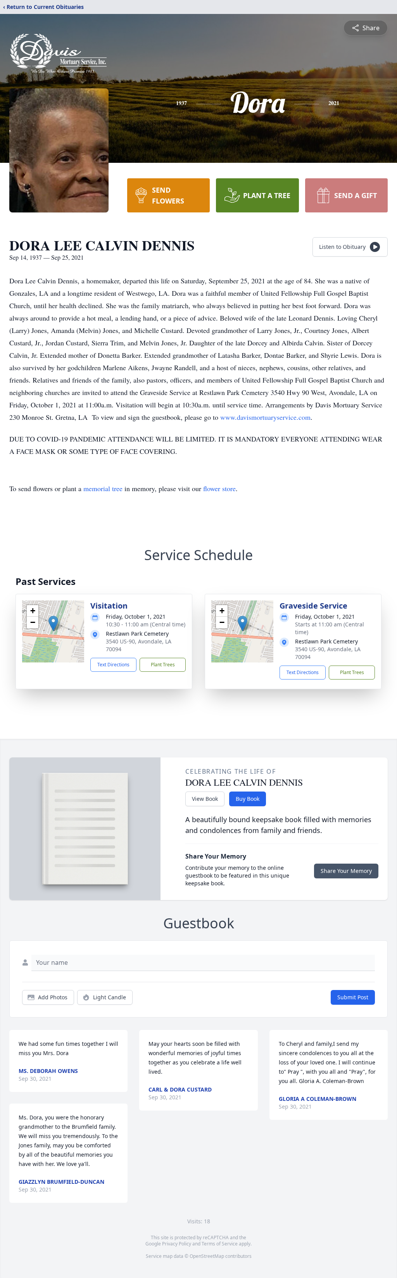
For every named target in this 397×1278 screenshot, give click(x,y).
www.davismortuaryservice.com (265, 417)
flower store (219, 488)
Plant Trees (163, 664)
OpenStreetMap (207, 1256)
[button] (53, 623)
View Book (205, 798)
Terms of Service (220, 1243)
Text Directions (113, 664)
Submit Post (352, 997)
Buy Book (247, 798)
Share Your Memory (346, 870)
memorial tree (103, 488)
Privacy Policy (176, 1243)
